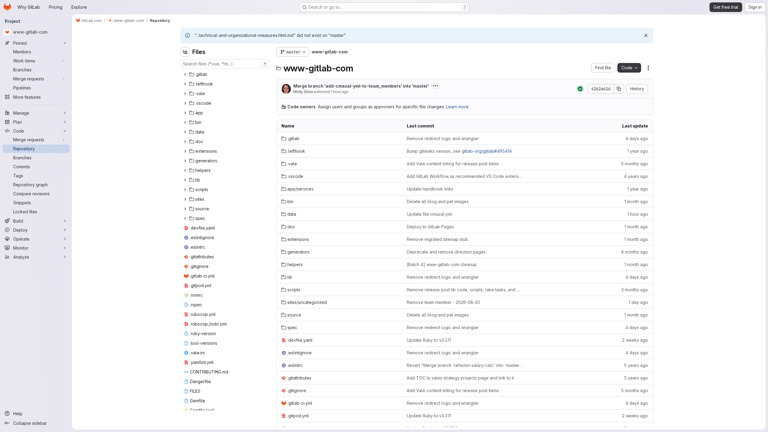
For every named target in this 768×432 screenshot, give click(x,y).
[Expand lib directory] (185, 180)
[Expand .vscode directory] (185, 103)
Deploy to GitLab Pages (430, 226)
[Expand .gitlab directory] (185, 74)
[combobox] (225, 63)
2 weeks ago (635, 340)
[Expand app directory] (185, 112)
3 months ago (634, 289)
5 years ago (636, 365)
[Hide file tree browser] (185, 52)
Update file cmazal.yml (429, 214)
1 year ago (637, 151)
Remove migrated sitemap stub (437, 239)
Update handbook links (430, 188)
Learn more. (458, 106)
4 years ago (636, 176)
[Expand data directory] (185, 132)
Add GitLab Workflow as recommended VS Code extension (465, 176)
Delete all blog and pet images (438, 201)
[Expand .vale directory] (185, 93)
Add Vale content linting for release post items (453, 163)
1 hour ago (340, 91)
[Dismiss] (646, 35)
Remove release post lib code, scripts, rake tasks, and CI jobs (465, 289)
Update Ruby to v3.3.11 (429, 340)
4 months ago (634, 251)
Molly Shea (303, 91)
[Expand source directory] (185, 208)
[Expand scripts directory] (185, 189)
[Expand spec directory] (185, 218)
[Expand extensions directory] (185, 151)
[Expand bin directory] (185, 122)
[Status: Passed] (580, 88)
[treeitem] (226, 74)
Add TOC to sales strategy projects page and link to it (460, 377)
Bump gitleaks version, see (459, 151)
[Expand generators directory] (185, 160)
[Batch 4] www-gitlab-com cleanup (442, 264)
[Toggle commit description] (435, 85)
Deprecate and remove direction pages (446, 251)
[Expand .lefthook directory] (185, 84)
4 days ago (637, 138)
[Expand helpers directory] (185, 170)
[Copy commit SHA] (619, 89)
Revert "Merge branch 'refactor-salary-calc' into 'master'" (465, 365)
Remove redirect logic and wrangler (443, 138)
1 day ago (638, 302)
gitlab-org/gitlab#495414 (487, 151)
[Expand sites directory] (185, 199)
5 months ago (634, 163)
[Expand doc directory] (185, 141)
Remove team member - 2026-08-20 (443, 302)
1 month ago (636, 201)
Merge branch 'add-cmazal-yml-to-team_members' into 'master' (361, 85)
